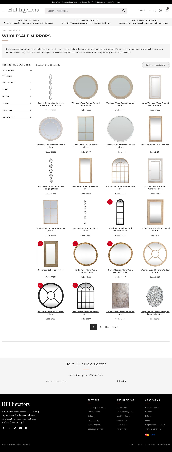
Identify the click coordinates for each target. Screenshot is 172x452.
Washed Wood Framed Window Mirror (155, 187)
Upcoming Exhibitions (96, 407)
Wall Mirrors (7, 76)
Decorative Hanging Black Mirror (85, 229)
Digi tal (167, 444)
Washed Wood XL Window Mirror (85, 146)
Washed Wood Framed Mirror (155, 145)
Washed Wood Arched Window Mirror (120, 187)
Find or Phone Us (152, 407)
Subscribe (121, 381)
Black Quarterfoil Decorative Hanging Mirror (51, 187)
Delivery (91, 416)
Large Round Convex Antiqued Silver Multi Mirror (155, 313)
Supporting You (94, 424)
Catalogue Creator (95, 429)
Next (107, 327)
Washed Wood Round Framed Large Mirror (86, 104)
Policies (132, 444)
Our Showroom (94, 411)
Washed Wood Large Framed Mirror (85, 187)
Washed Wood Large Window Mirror (51, 229)
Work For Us (122, 420)
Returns (148, 416)
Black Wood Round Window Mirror (51, 313)
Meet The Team (123, 416)
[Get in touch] (161, 10)
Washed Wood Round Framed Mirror (120, 104)
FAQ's (147, 420)
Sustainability (122, 429)
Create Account (144, 10)
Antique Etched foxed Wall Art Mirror (120, 313)
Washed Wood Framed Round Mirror (51, 146)
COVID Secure (150, 444)
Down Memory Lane (125, 411)
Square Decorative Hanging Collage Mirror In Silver (51, 104)
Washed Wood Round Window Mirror (155, 271)
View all (115, 327)
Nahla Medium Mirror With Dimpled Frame (120, 271)
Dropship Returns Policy (155, 424)
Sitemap (140, 444)
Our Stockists (122, 424)
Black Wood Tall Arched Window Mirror (120, 229)
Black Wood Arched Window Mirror (85, 313)
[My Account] (154, 10)
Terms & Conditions (153, 429)
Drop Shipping (93, 420)
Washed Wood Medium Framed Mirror (155, 229)
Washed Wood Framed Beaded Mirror (120, 146)
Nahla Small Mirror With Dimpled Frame (86, 271)
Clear (30, 65)
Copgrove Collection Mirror (50, 270)
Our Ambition (122, 407)
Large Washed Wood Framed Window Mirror (155, 104)
